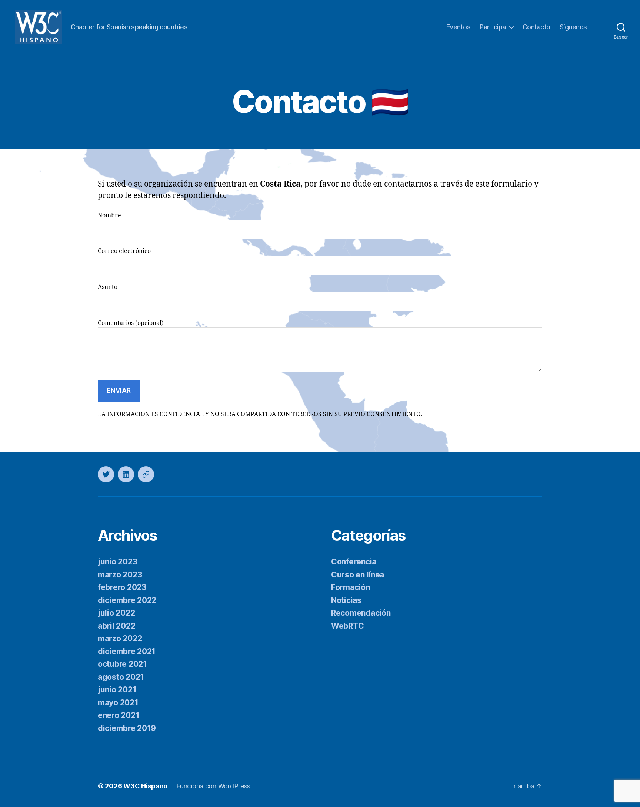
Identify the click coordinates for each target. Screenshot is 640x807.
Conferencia (353, 561)
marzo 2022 (120, 638)
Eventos (458, 27)
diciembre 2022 (127, 600)
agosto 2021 (121, 677)
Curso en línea (357, 574)
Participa (493, 27)
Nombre (109, 215)
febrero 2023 (122, 587)
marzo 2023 (120, 574)
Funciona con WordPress (213, 786)
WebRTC (347, 625)
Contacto (536, 27)
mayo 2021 (118, 702)
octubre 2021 (122, 664)
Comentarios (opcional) (131, 323)
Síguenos (573, 27)
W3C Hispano (145, 786)
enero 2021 (118, 715)
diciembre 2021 (127, 651)
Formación (350, 587)
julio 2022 (116, 612)
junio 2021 (117, 689)
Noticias (346, 600)
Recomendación (361, 612)
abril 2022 (116, 625)
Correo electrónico (124, 251)
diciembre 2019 (127, 728)
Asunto (107, 287)
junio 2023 (117, 561)
